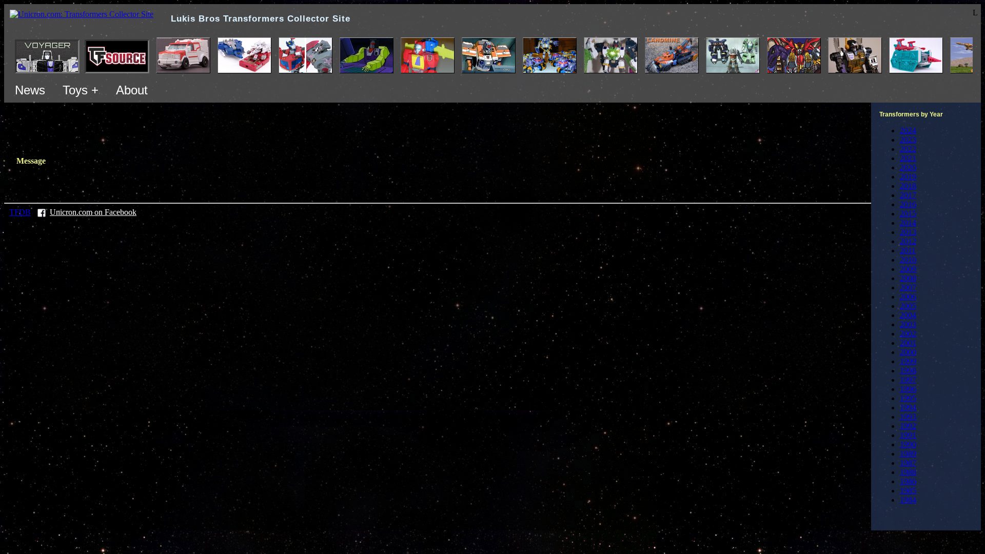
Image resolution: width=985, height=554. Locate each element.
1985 (908, 490)
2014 (908, 223)
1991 (908, 435)
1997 (908, 379)
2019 (908, 176)
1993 (908, 416)
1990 (908, 444)
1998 (908, 370)
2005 (908, 306)
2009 (908, 269)
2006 (908, 296)
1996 (908, 389)
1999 (908, 361)
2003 (908, 324)
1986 (908, 481)
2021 (908, 158)
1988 (908, 472)
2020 (908, 167)
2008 (908, 278)
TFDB (20, 212)
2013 (908, 232)
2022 (908, 149)
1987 (908, 463)
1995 (908, 398)
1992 (908, 426)
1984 (908, 500)
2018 (908, 186)
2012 (908, 241)
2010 (908, 259)
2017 (908, 195)
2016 (908, 204)
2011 (908, 250)
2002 (908, 333)
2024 (908, 130)
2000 (908, 352)
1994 (908, 407)
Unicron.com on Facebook (93, 212)
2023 (908, 139)
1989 (908, 453)
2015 (908, 213)
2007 (908, 287)
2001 (908, 343)
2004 (908, 315)
